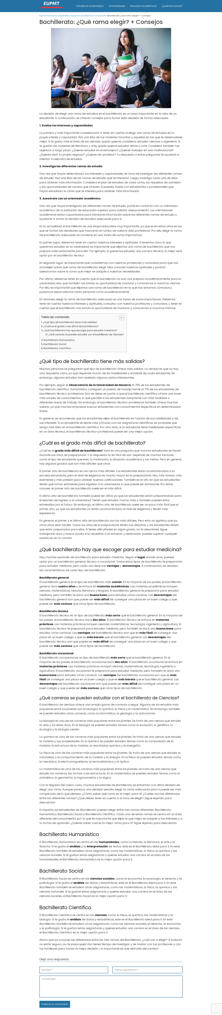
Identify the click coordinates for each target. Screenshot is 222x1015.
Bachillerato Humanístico (59, 340)
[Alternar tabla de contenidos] (120, 317)
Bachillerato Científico (57, 348)
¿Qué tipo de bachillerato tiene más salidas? (70, 322)
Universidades (117, 6)
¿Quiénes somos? (172, 6)
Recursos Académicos (143, 6)
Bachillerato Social (54, 344)
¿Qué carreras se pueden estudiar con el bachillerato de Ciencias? (86, 334)
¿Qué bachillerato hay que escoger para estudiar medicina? (80, 330)
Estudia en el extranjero (90, 6)
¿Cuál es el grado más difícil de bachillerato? (71, 326)
